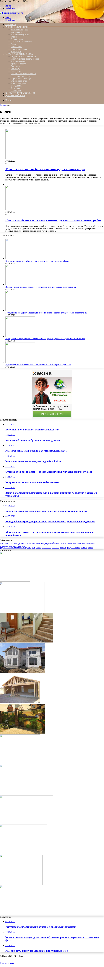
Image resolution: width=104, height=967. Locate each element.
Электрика (16, 51)
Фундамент (16, 88)
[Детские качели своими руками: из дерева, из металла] (23, 853)
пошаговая (71, 543)
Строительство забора (21, 78)
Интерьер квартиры (20, 34)
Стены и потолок (19, 49)
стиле (38, 547)
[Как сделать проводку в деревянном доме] (21, 884)
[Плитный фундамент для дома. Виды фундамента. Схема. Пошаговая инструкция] (26, 823)
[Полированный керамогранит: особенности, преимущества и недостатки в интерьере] (20, 336)
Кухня (14, 37)
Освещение (16, 71)
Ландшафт (15, 66)
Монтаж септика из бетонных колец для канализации (45, 169)
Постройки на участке (21, 76)
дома (21, 543)
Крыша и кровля (18, 64)
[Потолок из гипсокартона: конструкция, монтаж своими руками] (24, 794)
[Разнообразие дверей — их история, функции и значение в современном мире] (22, 611)
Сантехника (16, 46)
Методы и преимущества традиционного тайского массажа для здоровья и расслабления (46, 313)
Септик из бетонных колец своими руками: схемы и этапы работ (53, 220)
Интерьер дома (18, 61)
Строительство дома (19, 54)
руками (6, 547)
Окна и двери (17, 39)
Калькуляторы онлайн (20, 93)
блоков (6, 543)
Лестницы (15, 68)
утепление (63, 548)
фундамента (81, 547)
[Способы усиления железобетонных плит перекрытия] (22, 672)
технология (55, 548)
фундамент (71, 548)
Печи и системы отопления (23, 73)
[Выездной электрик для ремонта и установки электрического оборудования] (20, 284)
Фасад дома (16, 86)
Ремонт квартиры (16, 27)
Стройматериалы (19, 81)
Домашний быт (15, 95)
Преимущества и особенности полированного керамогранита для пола (38, 364)
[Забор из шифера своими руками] (22, 733)
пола (64, 543)
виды (11, 543)
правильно (81, 543)
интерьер (44, 543)
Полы (13, 44)
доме (26, 543)
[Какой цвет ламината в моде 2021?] (15, 581)
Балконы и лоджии (19, 29)
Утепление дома (18, 83)
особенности (55, 543)
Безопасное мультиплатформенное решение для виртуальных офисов (37, 261)
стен (33, 548)
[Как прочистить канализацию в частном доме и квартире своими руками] (20, 763)
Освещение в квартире (21, 42)
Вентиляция (16, 32)
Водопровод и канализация (23, 56)
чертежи (90, 548)
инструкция (34, 543)
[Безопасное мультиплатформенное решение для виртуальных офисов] (20, 258)
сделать (28, 548)
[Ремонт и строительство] (12, 13)
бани (1, 543)
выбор (16, 543)
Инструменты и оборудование (25, 59)
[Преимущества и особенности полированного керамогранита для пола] (20, 362)
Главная (3, 105)
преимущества (90, 543)
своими (18, 547)
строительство (46, 548)
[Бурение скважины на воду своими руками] (24, 914)
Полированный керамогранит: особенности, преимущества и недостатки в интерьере (45, 338)
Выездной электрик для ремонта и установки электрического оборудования (40, 287)
